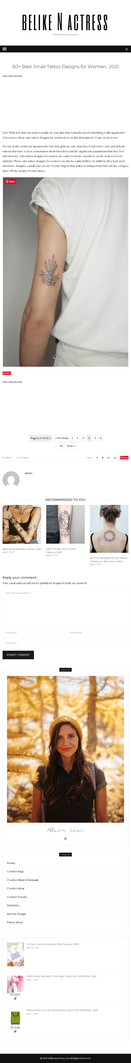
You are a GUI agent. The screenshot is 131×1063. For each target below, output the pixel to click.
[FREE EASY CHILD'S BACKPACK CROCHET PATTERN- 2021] (15, 1021)
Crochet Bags (15, 871)
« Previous (61, 438)
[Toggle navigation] (4, 49)
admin (7, 457)
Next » (71, 446)
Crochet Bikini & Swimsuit (23, 880)
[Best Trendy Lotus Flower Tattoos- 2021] (65, 524)
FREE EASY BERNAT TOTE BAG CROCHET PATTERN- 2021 (62, 976)
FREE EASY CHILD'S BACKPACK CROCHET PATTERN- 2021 (62, 1010)
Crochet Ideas (15, 888)
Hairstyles (13, 905)
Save (125, 457)
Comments (23, 457)
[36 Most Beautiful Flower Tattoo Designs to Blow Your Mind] (109, 529)
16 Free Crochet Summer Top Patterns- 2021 (53, 944)
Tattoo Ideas (14, 922)
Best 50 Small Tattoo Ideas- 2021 (22, 549)
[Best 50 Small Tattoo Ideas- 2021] (22, 524)
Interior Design (16, 914)
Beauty (11, 863)
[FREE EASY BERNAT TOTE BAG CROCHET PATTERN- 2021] (15, 987)
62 (61, 446)
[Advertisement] (65, 102)
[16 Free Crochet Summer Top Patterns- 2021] (15, 954)
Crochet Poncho (17, 897)
